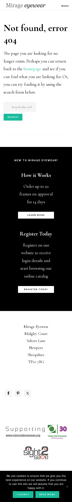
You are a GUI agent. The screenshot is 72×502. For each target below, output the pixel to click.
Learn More (36, 215)
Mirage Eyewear (25, 5)
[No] (67, 486)
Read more (47, 494)
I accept (23, 494)
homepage (32, 68)
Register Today (36, 289)
